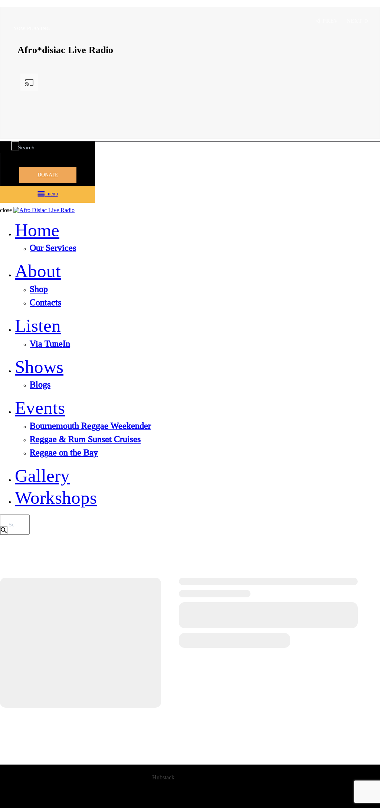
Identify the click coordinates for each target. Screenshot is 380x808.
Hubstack (163, 777)
